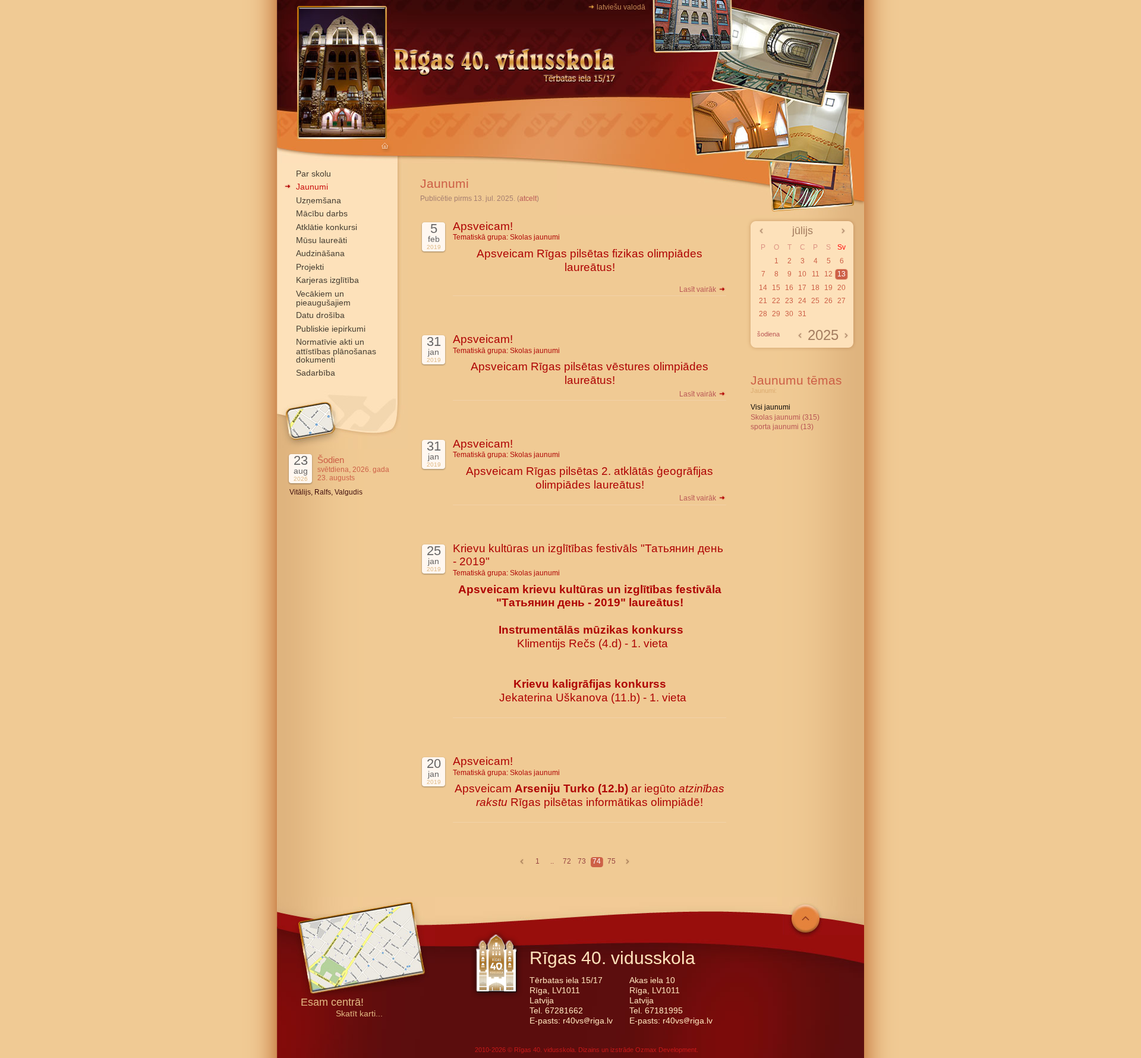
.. (552, 861)
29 (776, 314)
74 (596, 861)
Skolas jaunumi (535, 237)
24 (802, 301)
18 (815, 288)
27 (841, 301)
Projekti (310, 267)
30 (789, 314)
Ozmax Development (665, 1049)
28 (763, 314)
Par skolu (313, 173)
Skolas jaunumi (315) (785, 417)
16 (789, 288)
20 (841, 288)
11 (815, 274)
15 (776, 288)
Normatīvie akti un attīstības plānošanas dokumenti (336, 350)
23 (789, 301)
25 (815, 301)
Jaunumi (312, 186)
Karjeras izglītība (327, 280)
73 (582, 861)
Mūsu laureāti (321, 240)
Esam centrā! (332, 1003)
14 (763, 288)
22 (776, 301)
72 (567, 861)
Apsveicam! (483, 226)
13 (841, 274)
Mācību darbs (322, 213)
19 (828, 288)
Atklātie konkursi (326, 227)
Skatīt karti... (359, 1013)
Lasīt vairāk (698, 289)
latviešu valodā (621, 7)
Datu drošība (320, 315)
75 (611, 861)
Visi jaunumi (770, 407)
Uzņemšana (318, 200)
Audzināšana (320, 253)
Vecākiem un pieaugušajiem (323, 298)
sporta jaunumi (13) (782, 427)
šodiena (768, 334)
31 (802, 314)
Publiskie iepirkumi (330, 328)
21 (763, 301)
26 (828, 301)
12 (828, 274)
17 (802, 288)
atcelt (528, 198)
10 (802, 274)
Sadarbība (315, 372)
